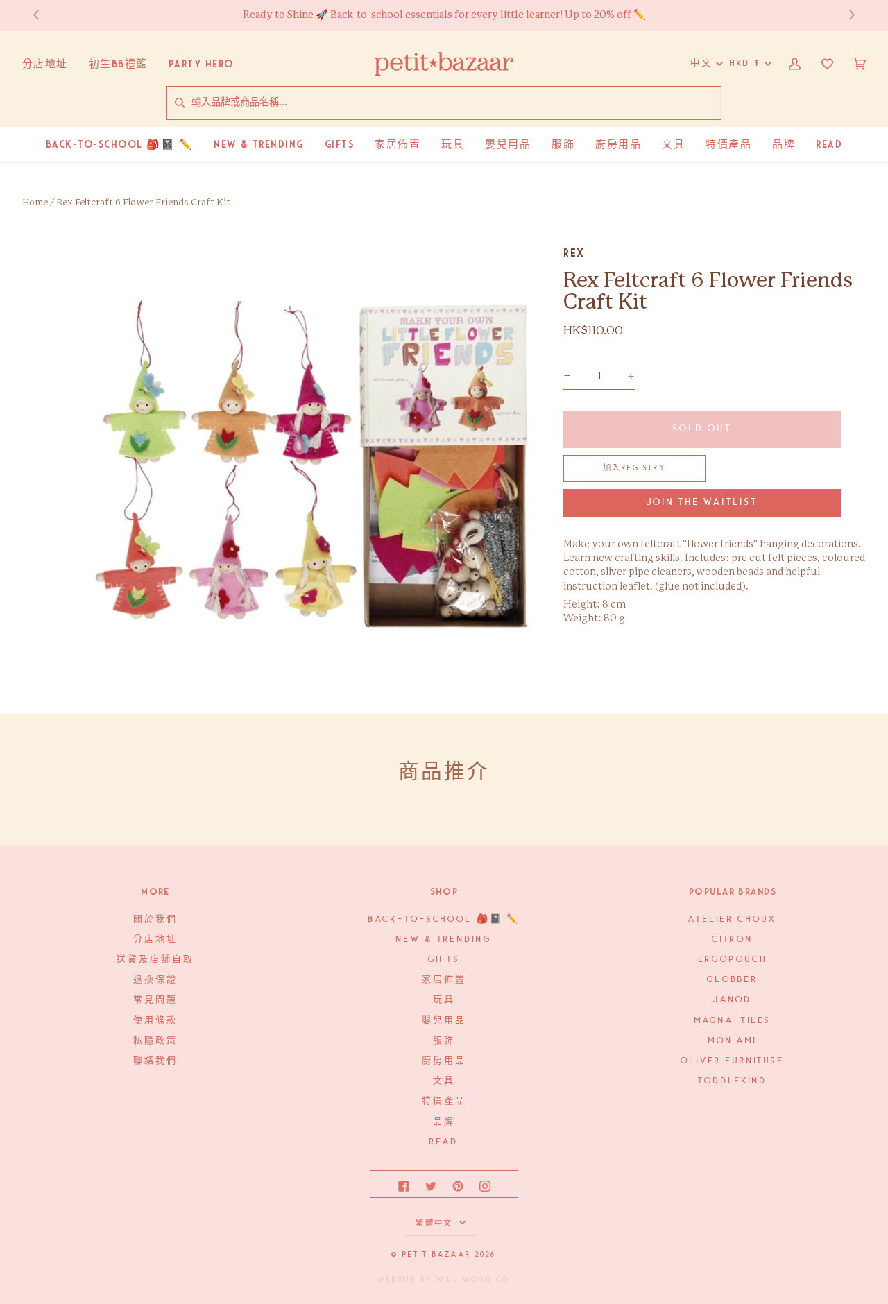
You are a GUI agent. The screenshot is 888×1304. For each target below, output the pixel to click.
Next (845, 15)
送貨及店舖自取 (155, 959)
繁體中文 (436, 1223)
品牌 (444, 1121)
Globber (732, 979)
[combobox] (455, 102)
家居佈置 (444, 979)
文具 (444, 1081)
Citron (732, 939)
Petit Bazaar (436, 1255)
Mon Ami (732, 1040)
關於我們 (155, 919)
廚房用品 (444, 1060)
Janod (732, 999)
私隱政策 (155, 1040)
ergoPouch (733, 959)
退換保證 (155, 979)
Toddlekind (732, 1081)
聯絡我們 (155, 1060)
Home (35, 202)
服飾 (444, 1040)
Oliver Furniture (733, 1060)
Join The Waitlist (702, 502)
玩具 (444, 999)
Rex (574, 253)
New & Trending (443, 939)
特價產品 (444, 1101)
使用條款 (155, 1020)
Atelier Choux (732, 919)
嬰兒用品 (444, 1020)
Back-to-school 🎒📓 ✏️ (444, 919)
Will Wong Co (473, 1280)
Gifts (443, 959)
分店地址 (155, 939)
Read (444, 1142)
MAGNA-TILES (732, 1020)
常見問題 (155, 999)
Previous (43, 15)
